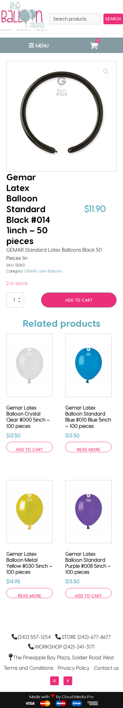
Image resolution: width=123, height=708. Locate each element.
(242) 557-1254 (34, 637)
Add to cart (79, 300)
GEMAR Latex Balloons (43, 271)
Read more (88, 449)
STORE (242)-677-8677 (86, 637)
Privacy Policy (74, 668)
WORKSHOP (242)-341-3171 (64, 647)
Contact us (106, 668)
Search (113, 18)
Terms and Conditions (28, 668)
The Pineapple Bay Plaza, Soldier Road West (63, 657)
